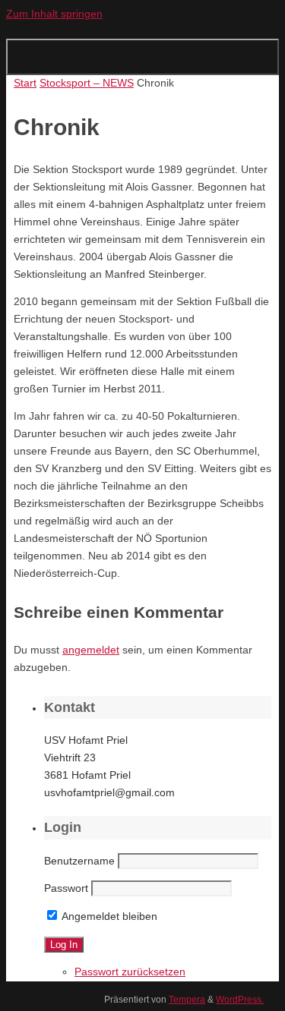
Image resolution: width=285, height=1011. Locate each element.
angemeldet (90, 650)
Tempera (187, 999)
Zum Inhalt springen (54, 14)
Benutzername (79, 861)
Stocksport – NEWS (87, 83)
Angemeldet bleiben (108, 916)
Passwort (66, 888)
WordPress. (240, 999)
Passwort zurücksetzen (129, 972)
